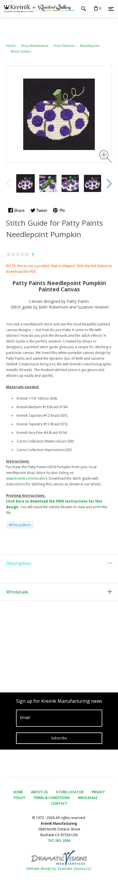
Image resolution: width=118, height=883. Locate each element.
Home (10, 45)
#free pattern (20, 524)
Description (18, 563)
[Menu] (111, 9)
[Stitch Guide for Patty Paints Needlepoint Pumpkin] (25, 183)
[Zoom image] (105, 156)
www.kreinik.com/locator (26, 478)
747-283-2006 (59, 840)
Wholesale (17, 592)
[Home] (38, 8)
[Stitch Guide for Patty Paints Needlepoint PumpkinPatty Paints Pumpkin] (70, 183)
